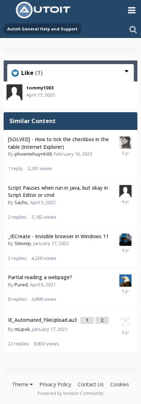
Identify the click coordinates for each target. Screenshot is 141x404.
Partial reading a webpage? (40, 277)
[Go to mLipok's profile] (125, 322)
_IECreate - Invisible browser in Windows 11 (58, 236)
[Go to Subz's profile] (125, 239)
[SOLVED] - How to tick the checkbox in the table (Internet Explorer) (58, 143)
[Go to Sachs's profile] (125, 191)
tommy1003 (40, 87)
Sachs (21, 202)
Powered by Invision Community (70, 393)
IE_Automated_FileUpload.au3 (43, 319)
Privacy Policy (55, 384)
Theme (21, 384)
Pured (21, 284)
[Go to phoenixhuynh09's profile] (125, 142)
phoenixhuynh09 (33, 154)
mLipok (22, 329)
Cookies (119, 384)
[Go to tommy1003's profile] (14, 92)
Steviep (22, 243)
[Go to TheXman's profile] (125, 280)
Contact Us (91, 384)
